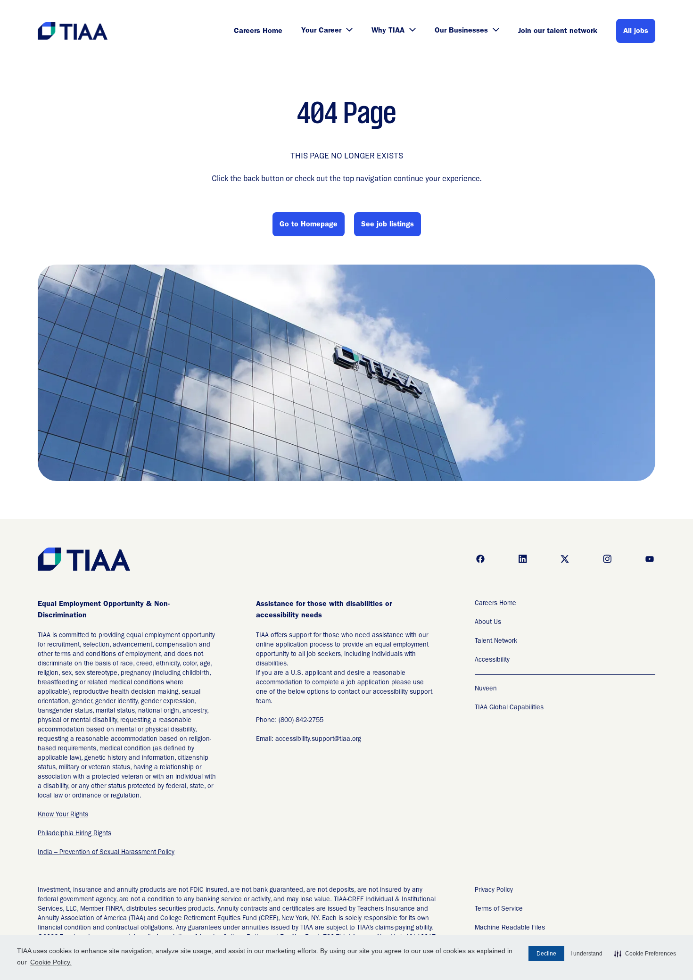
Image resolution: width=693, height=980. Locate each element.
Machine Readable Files (510, 928)
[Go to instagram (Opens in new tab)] (607, 559)
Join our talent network (557, 31)
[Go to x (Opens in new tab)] (564, 559)
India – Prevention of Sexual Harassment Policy (106, 852)
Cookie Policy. (51, 962)
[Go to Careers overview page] (73, 31)
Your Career (321, 31)
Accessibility (492, 660)
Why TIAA (387, 31)
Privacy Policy (494, 890)
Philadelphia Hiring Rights (74, 834)
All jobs (635, 31)
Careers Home (258, 31)
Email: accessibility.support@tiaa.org (308, 739)
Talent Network (496, 641)
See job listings (387, 225)
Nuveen (486, 689)
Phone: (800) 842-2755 (289, 720)
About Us (488, 622)
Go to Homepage (309, 225)
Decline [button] (546, 953)
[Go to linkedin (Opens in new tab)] (522, 559)
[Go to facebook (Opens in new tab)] (480, 559)
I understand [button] (586, 953)
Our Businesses (461, 31)
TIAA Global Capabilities (509, 708)
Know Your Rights (63, 815)
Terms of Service (499, 909)
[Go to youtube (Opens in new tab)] (649, 559)
